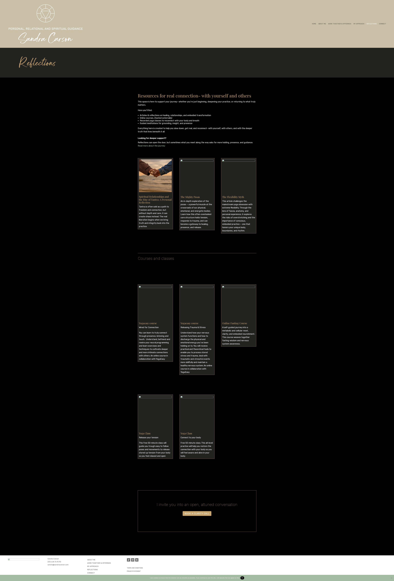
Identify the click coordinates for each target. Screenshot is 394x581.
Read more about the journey (151, 146)
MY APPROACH (93, 566)
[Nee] (391, 578)
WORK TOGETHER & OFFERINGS (99, 563)
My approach (359, 24)
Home (314, 24)
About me (322, 24)
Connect (382, 24)
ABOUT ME (91, 560)
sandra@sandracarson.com (58, 565)
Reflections (372, 24)
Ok (242, 578)
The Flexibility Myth (233, 197)
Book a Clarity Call (197, 513)
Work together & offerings (339, 24)
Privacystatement (134, 571)
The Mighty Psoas (190, 197)
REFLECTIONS (92, 570)
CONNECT (91, 573)
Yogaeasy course (148, 323)
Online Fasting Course (234, 323)
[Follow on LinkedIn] (136, 560)
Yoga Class (144, 433)
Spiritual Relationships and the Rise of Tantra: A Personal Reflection (155, 199)
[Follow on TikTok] (128, 560)
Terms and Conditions (135, 568)
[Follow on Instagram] (132, 560)
